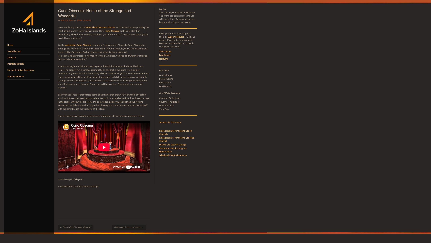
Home (10, 45)
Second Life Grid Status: (170, 122)
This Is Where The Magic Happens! (75, 227)
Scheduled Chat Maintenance (173, 155)
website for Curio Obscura (78, 45)
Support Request (176, 37)
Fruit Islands (164, 55)
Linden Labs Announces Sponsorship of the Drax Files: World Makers (129, 227)
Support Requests (15, 76)
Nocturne (163, 59)
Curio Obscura (112, 31)
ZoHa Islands (84, 20)
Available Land (14, 51)
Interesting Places (15, 64)
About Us (11, 58)
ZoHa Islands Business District (100, 27)
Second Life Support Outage (172, 145)
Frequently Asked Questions (20, 70)
